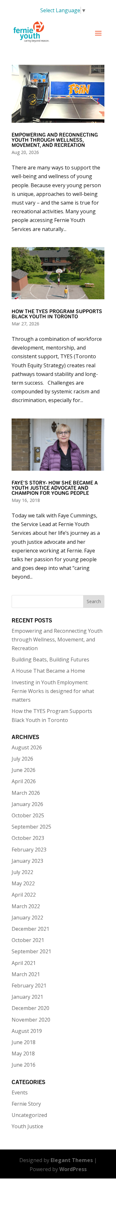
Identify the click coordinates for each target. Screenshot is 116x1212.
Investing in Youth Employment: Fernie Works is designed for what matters (53, 691)
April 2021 (24, 963)
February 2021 (29, 985)
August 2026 (27, 747)
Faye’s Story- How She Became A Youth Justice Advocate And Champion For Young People (55, 488)
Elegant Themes (72, 1160)
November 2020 (31, 1019)
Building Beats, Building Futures (50, 659)
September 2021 (31, 951)
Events (20, 1092)
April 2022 (24, 894)
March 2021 (26, 974)
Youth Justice (27, 1126)
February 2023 (29, 849)
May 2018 (23, 1053)
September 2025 (31, 826)
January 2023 (27, 860)
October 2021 (28, 940)
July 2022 (22, 872)
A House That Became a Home (48, 670)
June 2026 (23, 770)
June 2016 (23, 1064)
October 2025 (28, 815)
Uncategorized (29, 1115)
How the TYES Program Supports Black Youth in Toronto (57, 314)
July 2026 (22, 758)
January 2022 (27, 917)
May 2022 (23, 883)
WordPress (73, 1169)
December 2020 (30, 1008)
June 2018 (23, 1042)
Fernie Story (26, 1103)
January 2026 (27, 804)
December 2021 (30, 928)
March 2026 (26, 792)
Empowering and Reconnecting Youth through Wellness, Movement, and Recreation (55, 140)
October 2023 (28, 838)
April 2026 (24, 781)
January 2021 (27, 996)
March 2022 (26, 906)
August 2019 (27, 1030)
